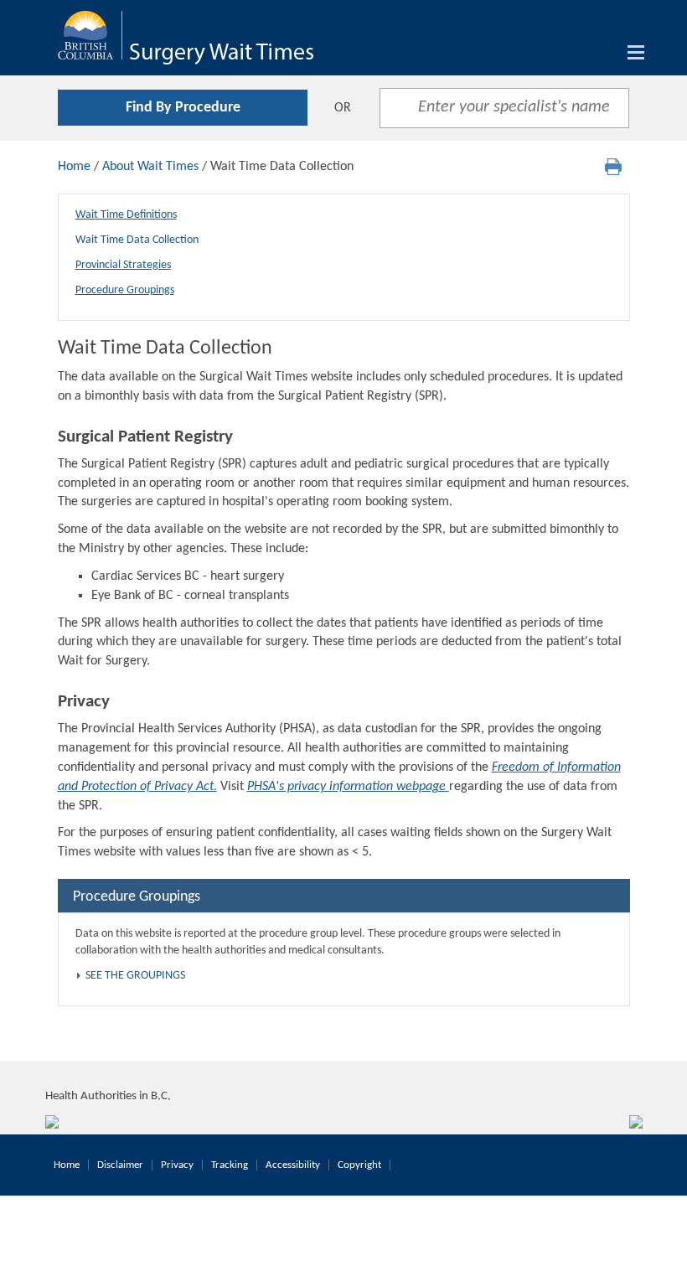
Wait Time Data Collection (137, 240)
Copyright (359, 1165)
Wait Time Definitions (126, 215)
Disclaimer (120, 1165)
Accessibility (293, 1165)
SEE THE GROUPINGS (135, 975)
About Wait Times (150, 166)
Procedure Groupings (124, 290)
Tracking (229, 1165)
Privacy (177, 1165)
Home (74, 166)
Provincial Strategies (123, 265)
